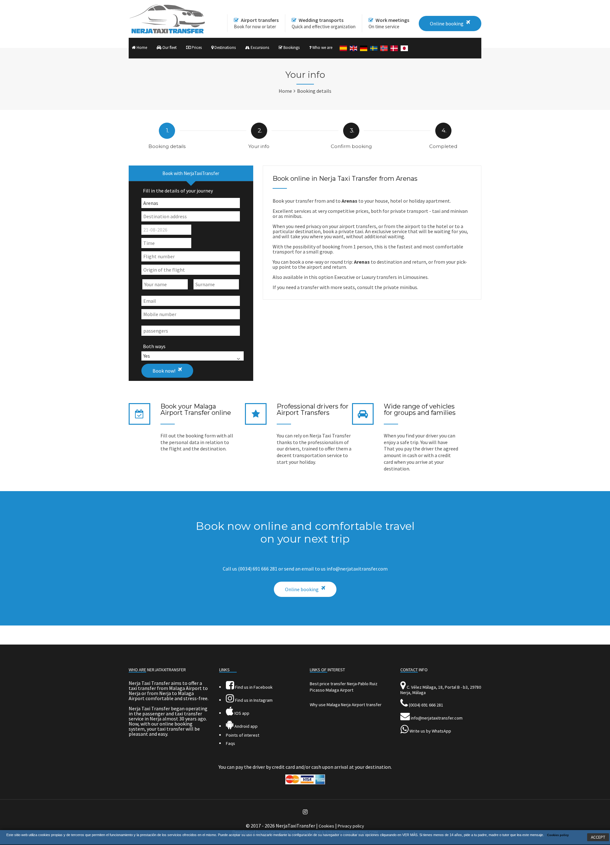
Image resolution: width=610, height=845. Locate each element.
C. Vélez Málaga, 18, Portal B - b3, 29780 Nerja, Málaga (440, 689)
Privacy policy (351, 826)
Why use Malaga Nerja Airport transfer (346, 704)
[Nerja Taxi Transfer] (167, 32)
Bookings (291, 47)
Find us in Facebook (253, 687)
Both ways (154, 346)
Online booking (302, 589)
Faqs (230, 743)
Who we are (321, 47)
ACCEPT (598, 837)
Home (141, 47)
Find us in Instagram (253, 700)
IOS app (241, 713)
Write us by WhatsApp (430, 731)
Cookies (326, 826)
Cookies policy (558, 835)
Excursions (259, 47)
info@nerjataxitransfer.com (437, 718)
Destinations (225, 47)
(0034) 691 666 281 (426, 705)
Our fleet (169, 47)
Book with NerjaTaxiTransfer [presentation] (190, 173)
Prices (196, 47)
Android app (246, 726)
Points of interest (242, 735)
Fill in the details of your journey (178, 190)
